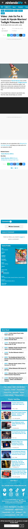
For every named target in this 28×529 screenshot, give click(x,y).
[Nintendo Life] (14, 2)
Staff (14, 387)
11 (17, 168)
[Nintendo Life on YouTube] (11, 490)
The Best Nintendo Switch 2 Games (13, 353)
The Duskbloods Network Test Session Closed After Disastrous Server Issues (15, 359)
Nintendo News (6, 512)
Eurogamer (19, 512)
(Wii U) (7, 154)
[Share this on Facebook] (14, 35)
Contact (13, 389)
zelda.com (3, 284)
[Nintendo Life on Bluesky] (4, 494)
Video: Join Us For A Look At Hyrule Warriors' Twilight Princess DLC (14, 19)
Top (5, 387)
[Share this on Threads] (20, 35)
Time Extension (9, 509)
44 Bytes (16, 501)
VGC (24, 512)
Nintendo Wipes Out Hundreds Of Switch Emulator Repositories (15, 373)
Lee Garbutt (4, 31)
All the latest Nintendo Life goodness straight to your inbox (14, 521)
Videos (20, 10)
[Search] (25, 2)
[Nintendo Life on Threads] (17, 494)
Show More (13, 480)
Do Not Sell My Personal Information (14, 503)
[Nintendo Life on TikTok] (17, 490)
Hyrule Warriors (9, 10)
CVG (18, 515)
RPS (22, 515)
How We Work (21, 387)
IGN (13, 512)
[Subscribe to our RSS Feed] (4, 490)
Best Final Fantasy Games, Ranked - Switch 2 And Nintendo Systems (13, 379)
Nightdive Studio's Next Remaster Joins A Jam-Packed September (15, 348)
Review (9, 158)
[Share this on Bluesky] (11, 35)
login (21, 237)
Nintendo (3, 256)
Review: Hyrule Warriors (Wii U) (8, 281)
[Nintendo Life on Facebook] (23, 494)
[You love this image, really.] (14, 71)
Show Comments (14, 226)
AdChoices (23, 501)
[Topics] (2, 2)
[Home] (2, 7)
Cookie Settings (9, 395)
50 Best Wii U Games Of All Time (9, 160)
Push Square (12, 507)
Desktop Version (19, 395)
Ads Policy (15, 392)
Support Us (7, 389)
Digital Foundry (19, 509)
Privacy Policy (20, 389)
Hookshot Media (12, 499)
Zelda (2, 13)
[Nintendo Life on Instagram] (11, 494)
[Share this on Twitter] (17, 35)
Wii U (2, 10)
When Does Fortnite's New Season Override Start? (13, 338)
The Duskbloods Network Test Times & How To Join (14, 343)
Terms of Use (7, 392)
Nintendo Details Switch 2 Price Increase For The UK (14, 364)
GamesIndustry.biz (10, 515)
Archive (22, 392)
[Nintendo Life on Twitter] (23, 490)
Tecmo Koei (3, 260)
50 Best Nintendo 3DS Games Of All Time (15, 369)
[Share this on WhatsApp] (8, 35)
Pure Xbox (20, 507)
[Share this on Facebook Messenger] (23, 35)
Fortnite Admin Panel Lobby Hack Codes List (14, 334)
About (9, 387)
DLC (16, 10)
